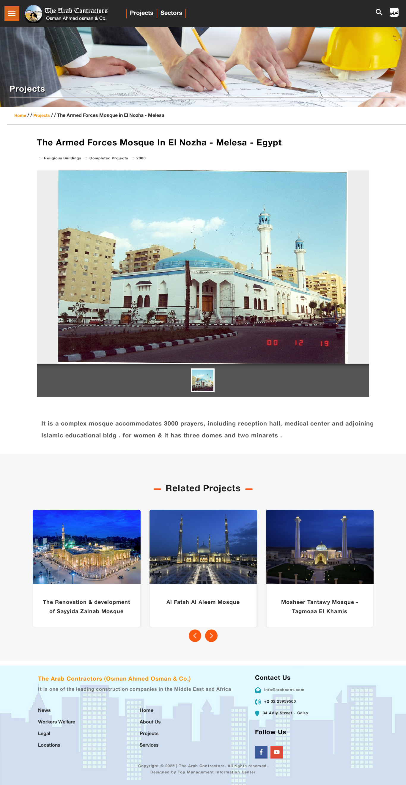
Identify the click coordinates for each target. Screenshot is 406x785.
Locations (49, 745)
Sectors (171, 13)
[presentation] (195, 635)
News (44, 711)
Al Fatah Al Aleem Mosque (203, 602)
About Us (150, 722)
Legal (44, 734)
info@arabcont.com (284, 690)
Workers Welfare (56, 722)
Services (149, 745)
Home (20, 115)
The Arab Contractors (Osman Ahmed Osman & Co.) (114, 679)
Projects (141, 13)
